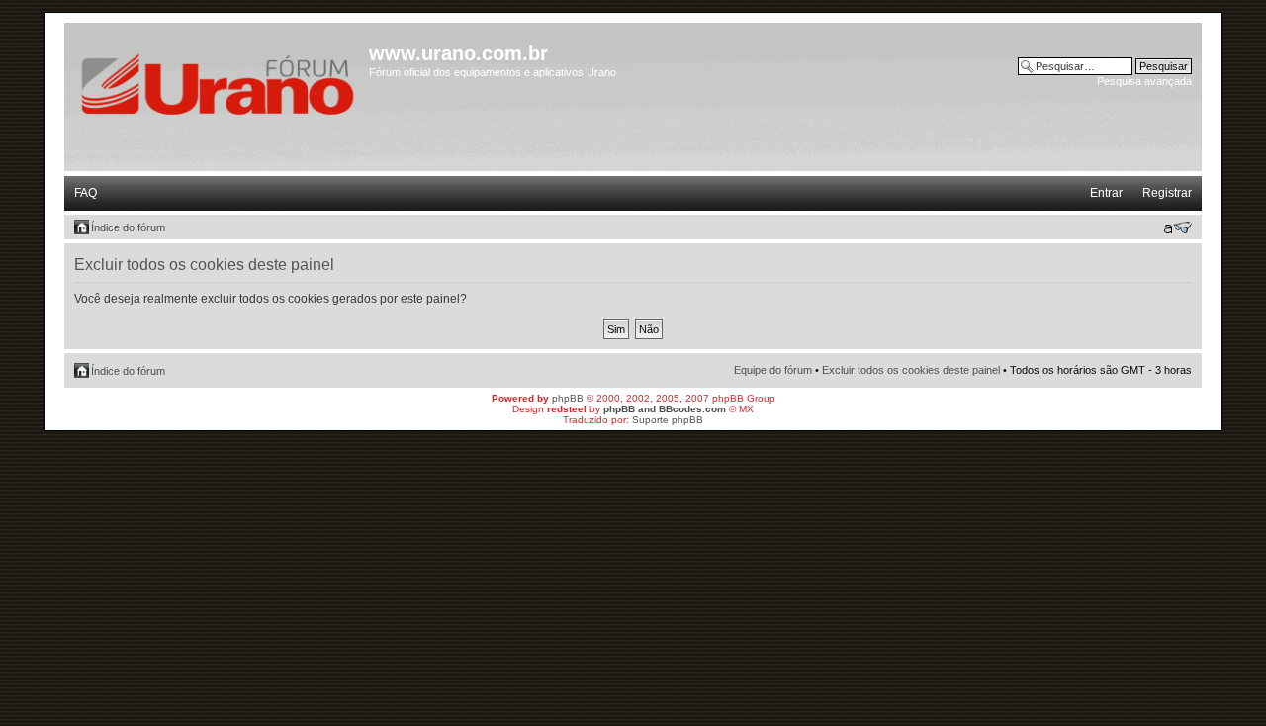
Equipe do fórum (773, 370)
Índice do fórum (128, 227)
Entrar (1106, 193)
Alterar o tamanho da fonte (1177, 227)
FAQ (85, 193)
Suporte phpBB (667, 419)
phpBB (568, 398)
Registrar (1167, 193)
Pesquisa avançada (1144, 81)
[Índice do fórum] (219, 82)
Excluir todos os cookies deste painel (911, 370)
